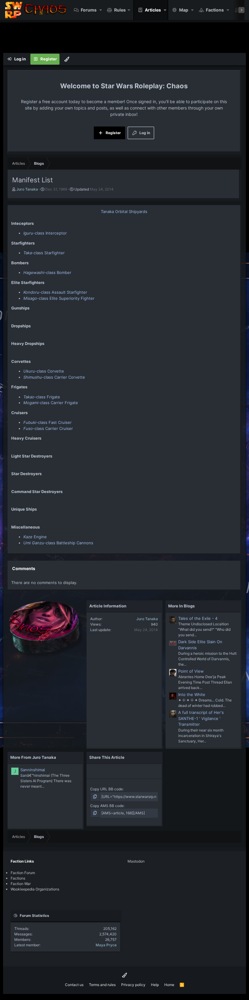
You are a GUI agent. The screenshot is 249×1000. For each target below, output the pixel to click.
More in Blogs (181, 605)
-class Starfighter (44, 252)
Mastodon (136, 861)
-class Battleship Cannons (58, 542)
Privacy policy (133, 984)
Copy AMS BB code (107, 805)
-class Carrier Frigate (50, 402)
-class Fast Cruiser (47, 422)
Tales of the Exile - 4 (197, 618)
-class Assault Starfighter (55, 292)
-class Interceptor (45, 233)
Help (155, 984)
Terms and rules (102, 984)
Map (183, 9)
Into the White (191, 694)
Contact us (74, 984)
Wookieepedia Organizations (35, 889)
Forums (89, 9)
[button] (100, 10)
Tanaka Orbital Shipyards (124, 211)
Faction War (21, 883)
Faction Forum (23, 872)
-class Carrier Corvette (54, 377)
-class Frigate (41, 396)
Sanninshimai (32, 769)
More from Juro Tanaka (33, 757)
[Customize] (66, 59)
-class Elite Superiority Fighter (58, 298)
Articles (153, 9)
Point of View (191, 671)
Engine (35, 536)
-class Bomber (47, 272)
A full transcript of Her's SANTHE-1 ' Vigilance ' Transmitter (201, 718)
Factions (215, 9)
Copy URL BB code (106, 789)
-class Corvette (43, 371)
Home (169, 984)
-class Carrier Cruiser (48, 428)
